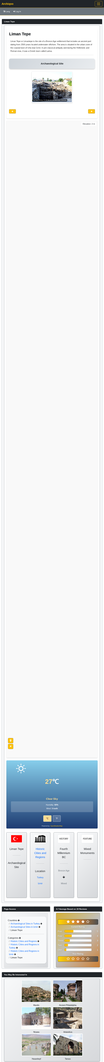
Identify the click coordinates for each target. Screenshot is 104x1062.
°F (57, 818)
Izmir (40, 883)
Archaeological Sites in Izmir (24, 927)
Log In (18, 11)
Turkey (40, 877)
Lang (8, 11)
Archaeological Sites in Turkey (25, 923)
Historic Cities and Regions (40, 853)
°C (47, 818)
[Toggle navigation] (98, 4)
